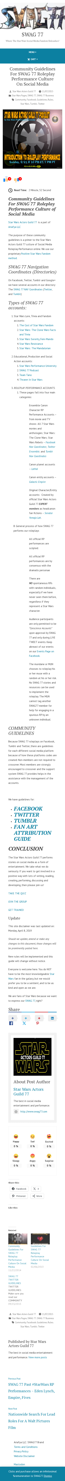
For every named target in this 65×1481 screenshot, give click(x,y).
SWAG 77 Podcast (29, 370)
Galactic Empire (37, 481)
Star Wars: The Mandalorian (35, 348)
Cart (40, 59)
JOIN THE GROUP (17, 901)
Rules (50, 99)
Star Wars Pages (19, 95)
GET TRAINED (16, 910)
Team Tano (25, 375)
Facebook (31, 99)
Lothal (34, 469)
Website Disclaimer (24, 1456)
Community (20, 99)
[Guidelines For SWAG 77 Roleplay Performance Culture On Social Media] (40, 1238)
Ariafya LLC (14, 227)
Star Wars (24, 103)
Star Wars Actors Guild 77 (24, 91)
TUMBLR (25, 820)
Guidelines (42, 99)
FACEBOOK (28, 808)
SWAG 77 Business (45, 95)
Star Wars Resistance (31, 343)
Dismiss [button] (48, 1476)
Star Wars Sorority (29, 339)
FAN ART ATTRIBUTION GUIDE (32, 832)
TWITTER (26, 814)
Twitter (41, 103)
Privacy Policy (21, 1451)
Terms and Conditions (26, 1447)
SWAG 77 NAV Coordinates (28, 289)
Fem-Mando (46, 339)
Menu (38, 52)
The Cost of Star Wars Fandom (36, 325)
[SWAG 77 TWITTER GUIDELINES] (19, 1290)
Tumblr (33, 103)
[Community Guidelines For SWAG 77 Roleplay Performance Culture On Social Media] (17, 1238)
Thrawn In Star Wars (30, 379)
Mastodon (19, 1464)
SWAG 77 (33, 34)
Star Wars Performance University (38, 365)
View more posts (37, 1357)
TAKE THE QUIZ (17, 893)
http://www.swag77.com (33, 1111)
